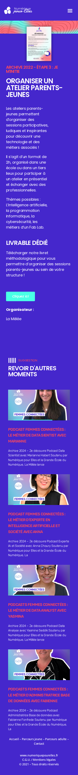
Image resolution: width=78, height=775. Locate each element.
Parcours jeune (32, 739)
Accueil (14, 739)
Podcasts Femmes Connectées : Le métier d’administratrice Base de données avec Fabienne (39, 695)
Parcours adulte (56, 739)
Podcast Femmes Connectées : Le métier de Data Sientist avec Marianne (37, 435)
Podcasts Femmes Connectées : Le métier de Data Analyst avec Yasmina (38, 610)
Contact (39, 744)
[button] (70, 10)
